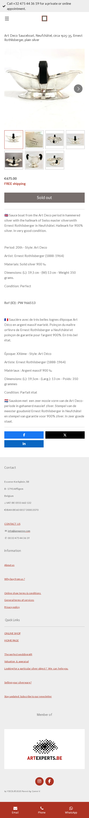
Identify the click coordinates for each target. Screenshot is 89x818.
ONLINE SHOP (12, 633)
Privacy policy (12, 606)
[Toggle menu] (7, 18)
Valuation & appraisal (16, 661)
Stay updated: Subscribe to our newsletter (28, 696)
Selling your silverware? (18, 682)
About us (9, 564)
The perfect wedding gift (18, 654)
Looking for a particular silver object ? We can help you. (36, 668)
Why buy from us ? (14, 578)
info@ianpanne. (16, 530)
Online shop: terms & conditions (22, 592)
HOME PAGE (11, 640)
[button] (13, 139)
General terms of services (19, 599)
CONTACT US (12, 523)
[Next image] (78, 88)
